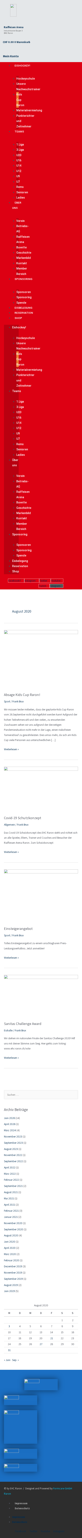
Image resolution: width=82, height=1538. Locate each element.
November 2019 (13, 1272)
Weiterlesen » (11, 749)
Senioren (22, 192)
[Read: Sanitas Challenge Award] (41, 996)
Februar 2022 (11, 1179)
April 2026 (9, 1124)
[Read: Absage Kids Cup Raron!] (41, 659)
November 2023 (13, 1136)
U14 (18, 165)
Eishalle (8, 1030)
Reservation (24, 312)
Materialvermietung (29, 110)
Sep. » (15, 1360)
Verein (20, 220)
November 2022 (13, 1155)
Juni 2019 (9, 1291)
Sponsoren (23, 292)
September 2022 (13, 1161)
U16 (18, 160)
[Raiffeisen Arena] (6, 21)
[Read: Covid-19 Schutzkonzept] (41, 789)
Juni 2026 (9, 1118)
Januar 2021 (11, 1217)
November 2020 (13, 1223)
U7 (18, 181)
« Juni (7, 1360)
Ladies (20, 197)
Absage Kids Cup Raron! (22, 694)
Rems (20, 187)
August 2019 (11, 1285)
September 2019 (13, 1279)
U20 (18, 155)
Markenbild (23, 257)
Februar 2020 (11, 1260)
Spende (21, 302)
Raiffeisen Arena (13, 27)
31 (9, 1350)
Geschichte (23, 252)
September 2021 (13, 1186)
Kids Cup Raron (20, 100)
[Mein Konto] (5, 50)
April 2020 (10, 1248)
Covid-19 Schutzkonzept (22, 817)
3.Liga (20, 149)
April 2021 (9, 1204)
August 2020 (11, 1235)
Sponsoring (23, 279)
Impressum (21, 1503)
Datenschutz (22, 1508)
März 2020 (10, 1254)
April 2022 (9, 1167)
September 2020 (13, 1229)
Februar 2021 (11, 1210)
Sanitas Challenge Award (22, 1023)
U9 (18, 176)
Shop (18, 318)
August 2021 (11, 1192)
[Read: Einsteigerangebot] (41, 895)
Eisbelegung (23, 307)
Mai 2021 (9, 1198)
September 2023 (13, 1143)
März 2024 (10, 1130)
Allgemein (9, 824)
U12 (18, 171)
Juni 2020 (9, 1241)
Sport (7, 701)
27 (41, 1344)
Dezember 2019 (13, 1266)
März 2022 (10, 1173)
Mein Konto (11, 56)
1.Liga (20, 144)
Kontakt (21, 263)
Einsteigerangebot (18, 928)
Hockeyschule (25, 78)
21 (51, 1338)
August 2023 (11, 1149)
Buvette (21, 247)
